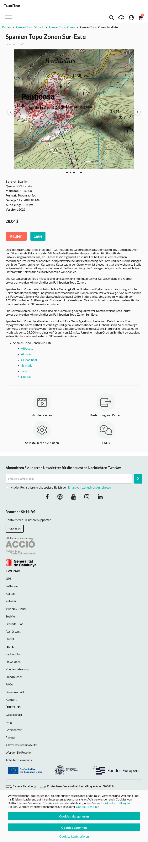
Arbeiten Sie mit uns (19, 760)
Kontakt (15, 528)
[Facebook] (47, 496)
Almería (26, 354)
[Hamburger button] (8, 17)
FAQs (9, 684)
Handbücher (14, 677)
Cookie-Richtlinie (87, 806)
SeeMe (10, 616)
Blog (9, 722)
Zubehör (11, 601)
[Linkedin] (100, 496)
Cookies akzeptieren (74, 816)
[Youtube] (73, 496)
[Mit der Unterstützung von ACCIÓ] (21, 553)
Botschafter (14, 730)
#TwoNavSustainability (21, 745)
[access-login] (131, 18)
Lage (38, 236)
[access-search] (111, 18)
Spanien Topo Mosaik (29, 27)
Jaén (24, 371)
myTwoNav (13, 654)
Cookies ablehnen (74, 827)
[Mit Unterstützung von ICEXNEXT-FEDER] (74, 769)
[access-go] (121, 18)
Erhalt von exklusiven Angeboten (89, 487)
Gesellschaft (14, 714)
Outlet (10, 639)
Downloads (13, 661)
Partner (11, 737)
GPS (8, 578)
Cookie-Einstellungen (115, 803)
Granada (26, 365)
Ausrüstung (13, 631)
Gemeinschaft (15, 692)
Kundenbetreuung (17, 669)
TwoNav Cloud (16, 609)
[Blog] (60, 496)
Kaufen (16, 236)
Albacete (27, 348)
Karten (6, 27)
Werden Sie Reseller (19, 752)
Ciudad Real (29, 360)
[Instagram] (86, 496)
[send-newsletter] (138, 479)
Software (12, 586)
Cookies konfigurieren (74, 836)
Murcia (26, 376)
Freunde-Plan (14, 624)
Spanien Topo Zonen (61, 27)
